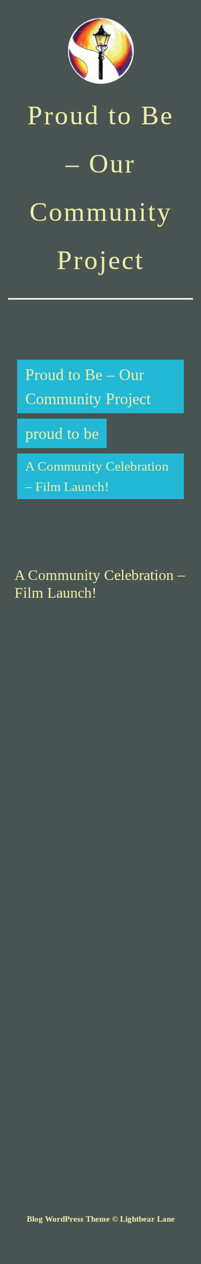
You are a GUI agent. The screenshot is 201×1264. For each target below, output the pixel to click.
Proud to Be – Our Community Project (88, 386)
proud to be (62, 433)
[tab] (24, 315)
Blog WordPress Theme (68, 1219)
